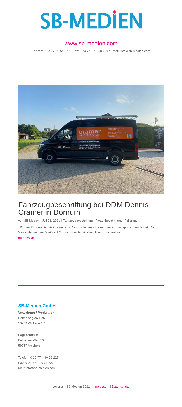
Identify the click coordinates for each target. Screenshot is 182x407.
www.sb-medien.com (91, 43)
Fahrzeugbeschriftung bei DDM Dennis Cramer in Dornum (83, 208)
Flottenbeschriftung (109, 220)
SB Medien (32, 220)
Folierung (131, 220)
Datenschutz (120, 386)
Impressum (101, 386)
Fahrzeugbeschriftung (78, 220)
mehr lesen (26, 237)
